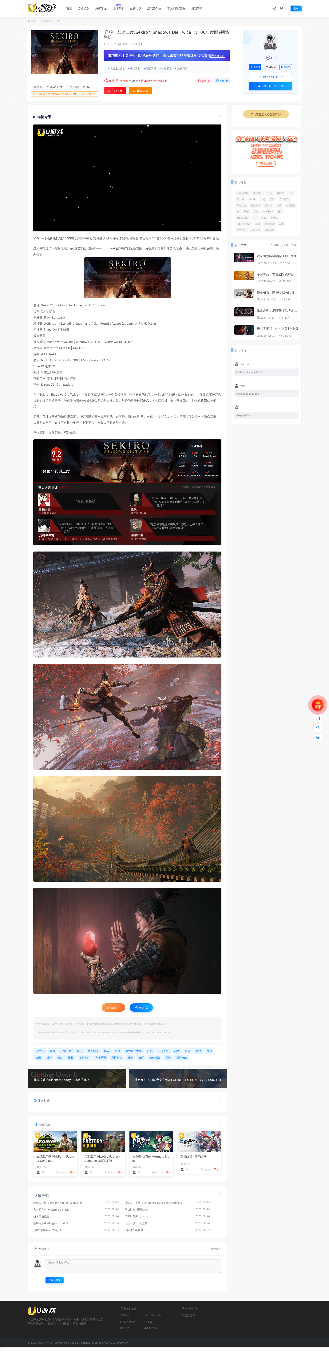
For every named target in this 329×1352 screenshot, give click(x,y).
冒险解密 (137, 1167)
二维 (281, 223)
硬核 (70, 1057)
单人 (106, 1050)
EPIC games (127, 1321)
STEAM (124, 1315)
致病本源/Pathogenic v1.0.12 (50, 1223)
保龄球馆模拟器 (134, 1230)
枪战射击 (257, 193)
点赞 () (205, 80)
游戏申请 (197, 8)
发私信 (272, 67)
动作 (44, 311)
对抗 (67, 423)
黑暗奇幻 (181, 1057)
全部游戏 (83, 8)
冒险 (139, 248)
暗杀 (198, 1050)
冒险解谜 (269, 223)
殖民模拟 (290, 205)
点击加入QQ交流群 (268, 114)
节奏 (130, 1057)
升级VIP (133, 80)
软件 (269, 193)
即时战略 (241, 205)
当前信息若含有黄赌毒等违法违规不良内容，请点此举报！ (66, 93)
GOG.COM (150, 1328)
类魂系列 (100, 1057)
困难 (117, 1050)
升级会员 (219, 55)
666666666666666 (247, 393)
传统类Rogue (244, 223)
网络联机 (47, 238)
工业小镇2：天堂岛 (136, 1223)
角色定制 (241, 229)
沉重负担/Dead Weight (47, 1230)
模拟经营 (41, 1167)
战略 (258, 223)
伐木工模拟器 (41, 1216)
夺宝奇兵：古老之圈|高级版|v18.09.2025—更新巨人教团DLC (278, 274)
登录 (296, 8)
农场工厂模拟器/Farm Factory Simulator (55, 1159)
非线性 (274, 217)
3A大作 (40, 1050)
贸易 (263, 217)
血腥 (61, 423)
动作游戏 (93, 1050)
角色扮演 (154, 1057)
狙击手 (252, 199)
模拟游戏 (255, 205)
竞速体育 (284, 199)
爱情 (272, 199)
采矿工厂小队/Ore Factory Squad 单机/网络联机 (102, 1159)
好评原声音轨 (134, 1050)
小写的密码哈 (243, 415)
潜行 (76, 423)
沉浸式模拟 (242, 217)
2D (254, 217)
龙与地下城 (242, 193)
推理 (291, 193)
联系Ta (287, 67)
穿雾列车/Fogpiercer (137, 1216)
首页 (69, 8)
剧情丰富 (66, 1050)
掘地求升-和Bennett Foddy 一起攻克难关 (61, 1080)
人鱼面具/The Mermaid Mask (150, 1159)
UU (109, 44)
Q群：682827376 (272, 86)
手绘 (256, 211)
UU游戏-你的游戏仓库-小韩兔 (51, 1032)
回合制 (240, 199)
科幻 (262, 199)
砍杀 (60, 1057)
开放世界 (163, 1050)
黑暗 (58, 248)
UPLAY (124, 1328)
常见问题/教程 (176, 8)
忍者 (148, 394)
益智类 (268, 205)
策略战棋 (269, 229)
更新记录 (135, 8)
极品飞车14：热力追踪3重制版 (278, 328)
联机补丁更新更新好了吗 (250, 372)
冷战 (279, 205)
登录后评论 (54, 1280)
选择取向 (255, 229)
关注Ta (257, 67)
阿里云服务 (188, 1315)
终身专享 (118, 8)
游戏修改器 (154, 8)
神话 (280, 211)
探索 (36, 416)
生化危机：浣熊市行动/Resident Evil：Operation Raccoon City (278, 310)
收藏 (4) (223, 80)
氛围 (38, 1057)
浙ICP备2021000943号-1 (116, 1342)
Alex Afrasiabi (152, 1315)
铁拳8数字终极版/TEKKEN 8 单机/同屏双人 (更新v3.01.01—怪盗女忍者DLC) (278, 256)
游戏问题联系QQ (272, 76)
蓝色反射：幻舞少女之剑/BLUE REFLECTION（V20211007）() (178, 1080)
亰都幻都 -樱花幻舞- (194, 1156)
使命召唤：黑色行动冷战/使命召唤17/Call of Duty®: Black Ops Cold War (278, 292)
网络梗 (280, 193)
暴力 (209, 1050)
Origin (148, 1321)
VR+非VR (268, 211)
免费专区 (101, 8)
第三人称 (84, 1057)
